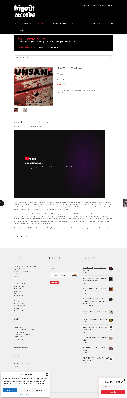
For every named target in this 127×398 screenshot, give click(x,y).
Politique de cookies (24, 394)
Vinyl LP (96, 90)
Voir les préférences (41, 390)
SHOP (16, 23)
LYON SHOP (94, 6)
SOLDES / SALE (40, 23)
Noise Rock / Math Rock (70, 90)
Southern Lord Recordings (85, 90)
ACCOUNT (86, 6)
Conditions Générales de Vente (23, 364)
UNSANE (62, 92)
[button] (47, 374)
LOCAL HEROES (19, 30)
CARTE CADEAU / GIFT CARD (57, 23)
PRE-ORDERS (27, 23)
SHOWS (102, 6)
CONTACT (109, 6)
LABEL (71, 23)
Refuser (25, 390)
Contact (16, 366)
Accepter (10, 390)
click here (25, 347)
